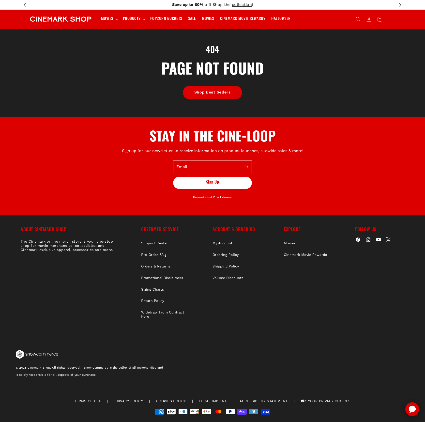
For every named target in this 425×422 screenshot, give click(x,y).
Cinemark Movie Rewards (305, 255)
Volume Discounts (227, 278)
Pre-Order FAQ (153, 255)
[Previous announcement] (25, 5)
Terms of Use (87, 401)
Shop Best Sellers (212, 92)
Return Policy (152, 301)
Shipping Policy (225, 266)
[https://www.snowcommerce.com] (37, 354)
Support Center (154, 243)
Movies (289, 243)
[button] (109, 19)
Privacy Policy (128, 401)
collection (242, 4)
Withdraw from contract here (162, 314)
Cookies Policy (171, 401)
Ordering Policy (225, 255)
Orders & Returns (155, 266)
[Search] (358, 19)
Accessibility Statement (264, 401)
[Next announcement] (400, 5)
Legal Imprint (212, 401)
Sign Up (212, 183)
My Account (222, 243)
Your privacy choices (329, 401)
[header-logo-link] (60, 19)
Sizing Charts (152, 289)
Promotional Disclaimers (212, 197)
